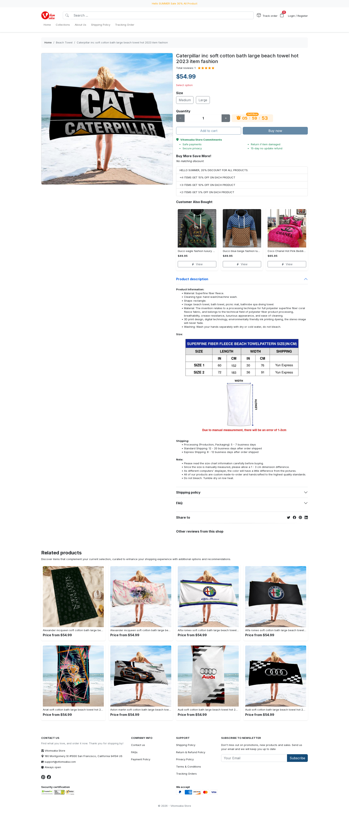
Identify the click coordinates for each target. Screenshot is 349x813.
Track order (270, 15)
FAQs (134, 752)
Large (203, 100)
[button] (282, 15)
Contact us (138, 745)
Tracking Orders (186, 773)
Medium (185, 100)
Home (48, 42)
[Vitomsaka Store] (48, 15)
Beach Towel (64, 42)
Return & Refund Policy (190, 752)
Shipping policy (188, 492)
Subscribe (297, 758)
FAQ (179, 503)
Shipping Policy (185, 745)
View (199, 264)
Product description (192, 279)
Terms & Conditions (188, 766)
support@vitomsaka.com (60, 761)
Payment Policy (140, 759)
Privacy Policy (185, 759)
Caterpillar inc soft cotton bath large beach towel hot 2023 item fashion (122, 42)
